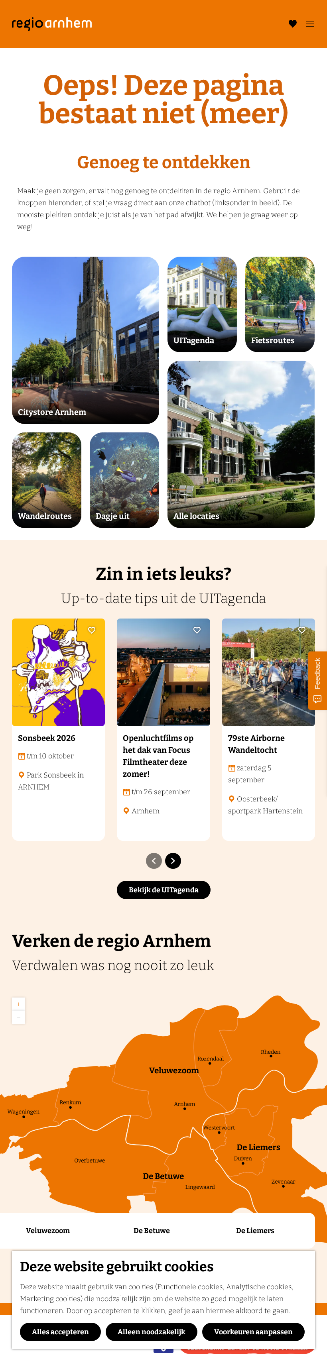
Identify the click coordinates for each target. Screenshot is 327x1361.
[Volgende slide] (173, 861)
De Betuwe (152, 1230)
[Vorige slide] (154, 861)
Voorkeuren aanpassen (253, 1332)
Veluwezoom (48, 1230)
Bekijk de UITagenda (164, 890)
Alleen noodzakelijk (151, 1332)
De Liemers (255, 1230)
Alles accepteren (60, 1332)
